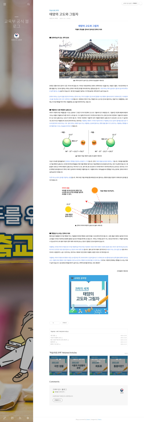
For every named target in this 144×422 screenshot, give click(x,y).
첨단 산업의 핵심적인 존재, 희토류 (58, 340)
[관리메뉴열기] (140, 3)
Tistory (99, 419)
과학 (57, 331)
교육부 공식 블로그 (16, 24)
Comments (54, 382)
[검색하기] (29, 4)
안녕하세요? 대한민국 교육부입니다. (63, 396)
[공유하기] (55, 322)
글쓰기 (5, 418)
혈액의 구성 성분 (54, 344)
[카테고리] (4, 4)
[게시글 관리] (58, 322)
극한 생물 (52, 335)
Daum (88, 419)
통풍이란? (52, 342)
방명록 (12, 418)
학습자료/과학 (54, 10)
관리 (28, 418)
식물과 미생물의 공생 (55, 337)
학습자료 (53, 331)
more (126, 353)
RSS (20, 418)
